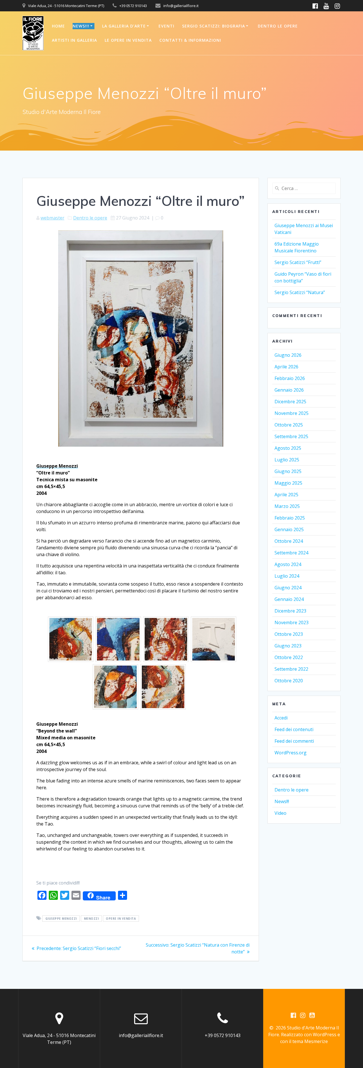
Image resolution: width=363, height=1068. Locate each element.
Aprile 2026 (286, 367)
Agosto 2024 (288, 564)
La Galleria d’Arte (124, 26)
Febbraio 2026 (290, 378)
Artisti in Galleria (74, 40)
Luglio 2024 (287, 576)
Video (280, 813)
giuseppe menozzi (61, 919)
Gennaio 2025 (289, 529)
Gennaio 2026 (289, 390)
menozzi (91, 919)
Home (58, 26)
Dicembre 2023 (290, 611)
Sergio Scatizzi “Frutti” (298, 262)
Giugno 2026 (288, 355)
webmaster (52, 218)
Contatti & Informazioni (190, 40)
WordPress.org (291, 753)
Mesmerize (316, 1041)
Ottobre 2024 (289, 541)
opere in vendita (121, 919)
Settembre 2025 (291, 436)
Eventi (166, 26)
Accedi (281, 718)
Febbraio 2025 (290, 518)
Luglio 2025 (287, 460)
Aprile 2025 (286, 494)
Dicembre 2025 (290, 401)
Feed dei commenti (294, 741)
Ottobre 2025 (289, 425)
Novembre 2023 (292, 622)
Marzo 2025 (287, 506)
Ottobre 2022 (289, 657)
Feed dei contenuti (294, 729)
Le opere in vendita (128, 40)
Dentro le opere (278, 26)
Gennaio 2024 (289, 599)
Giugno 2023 (288, 646)
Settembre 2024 (291, 553)
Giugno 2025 (288, 471)
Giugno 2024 (288, 587)
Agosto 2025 (288, 448)
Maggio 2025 (288, 483)
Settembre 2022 (291, 669)
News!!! (81, 26)
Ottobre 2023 (289, 634)
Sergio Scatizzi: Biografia (213, 26)
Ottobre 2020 (289, 680)
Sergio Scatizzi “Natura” (300, 292)
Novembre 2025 (292, 413)
